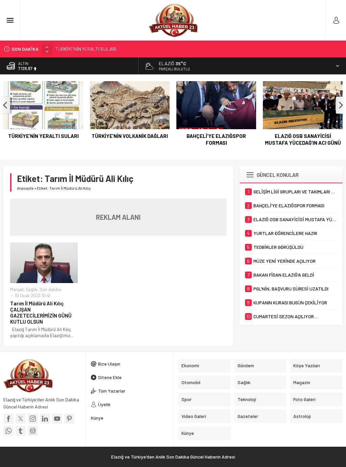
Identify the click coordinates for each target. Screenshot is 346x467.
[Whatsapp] (8, 431)
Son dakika (50, 289)
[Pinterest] (69, 419)
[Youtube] (57, 419)
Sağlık (32, 289)
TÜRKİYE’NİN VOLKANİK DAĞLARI (130, 136)
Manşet (17, 289)
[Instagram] (33, 419)
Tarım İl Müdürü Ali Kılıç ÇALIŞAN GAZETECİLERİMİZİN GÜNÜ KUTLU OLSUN (41, 312)
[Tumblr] (21, 431)
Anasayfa (25, 188)
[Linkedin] (45, 419)
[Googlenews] (33, 431)
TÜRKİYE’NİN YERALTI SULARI (85, 49)
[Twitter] (21, 419)
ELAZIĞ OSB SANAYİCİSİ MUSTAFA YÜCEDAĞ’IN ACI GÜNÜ (303, 139)
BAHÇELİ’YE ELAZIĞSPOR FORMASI (216, 139)
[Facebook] (8, 419)
